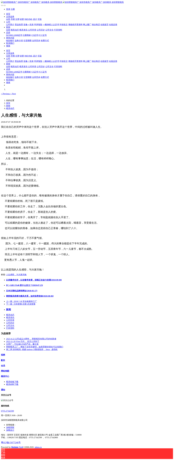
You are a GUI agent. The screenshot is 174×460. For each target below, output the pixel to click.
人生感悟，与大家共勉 (16, 275)
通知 (3, 390)
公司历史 (10, 323)
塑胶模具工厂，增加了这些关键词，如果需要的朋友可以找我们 (34, 347)
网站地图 (5, 371)
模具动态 (10, 108)
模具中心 (5, 376)
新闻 (8, 106)
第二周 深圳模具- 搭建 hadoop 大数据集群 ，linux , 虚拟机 (32, 349)
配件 (3, 360)
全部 (8, 19)
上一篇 (21, 301)
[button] (5, 94)
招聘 (3, 355)
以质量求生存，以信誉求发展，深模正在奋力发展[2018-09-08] (34, 280)
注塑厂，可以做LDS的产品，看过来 (22, 344)
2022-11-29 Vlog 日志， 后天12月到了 (22, 341)
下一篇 (20, 304)
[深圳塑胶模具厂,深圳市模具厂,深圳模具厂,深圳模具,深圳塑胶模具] (87, 2)
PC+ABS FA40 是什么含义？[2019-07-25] (24, 285)
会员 (3, 365)
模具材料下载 (12, 384)
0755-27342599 (7, 411)
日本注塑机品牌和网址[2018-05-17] (21, 291)
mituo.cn (38, 447)
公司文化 (10, 325)
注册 (13, 9)
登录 (8, 9)
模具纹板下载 (12, 382)
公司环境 (10, 320)
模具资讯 (10, 317)
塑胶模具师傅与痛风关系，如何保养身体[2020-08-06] (29, 296)
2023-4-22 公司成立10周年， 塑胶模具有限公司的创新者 (31, 339)
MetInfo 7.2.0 (17, 447)
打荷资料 (10, 328)
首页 (8, 14)
